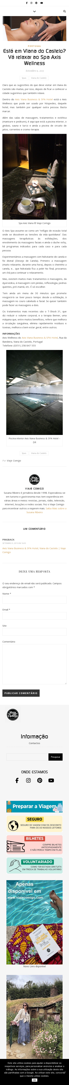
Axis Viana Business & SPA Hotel (34, 99)
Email (6, 609)
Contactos (34, 743)
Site (4, 625)
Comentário (8, 641)
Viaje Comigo (14, 460)
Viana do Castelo (39, 78)
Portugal (34, 46)
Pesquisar (55, 757)
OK (34, 1080)
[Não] (65, 1072)
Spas (24, 78)
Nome (6, 593)
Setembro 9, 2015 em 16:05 (14, 543)
